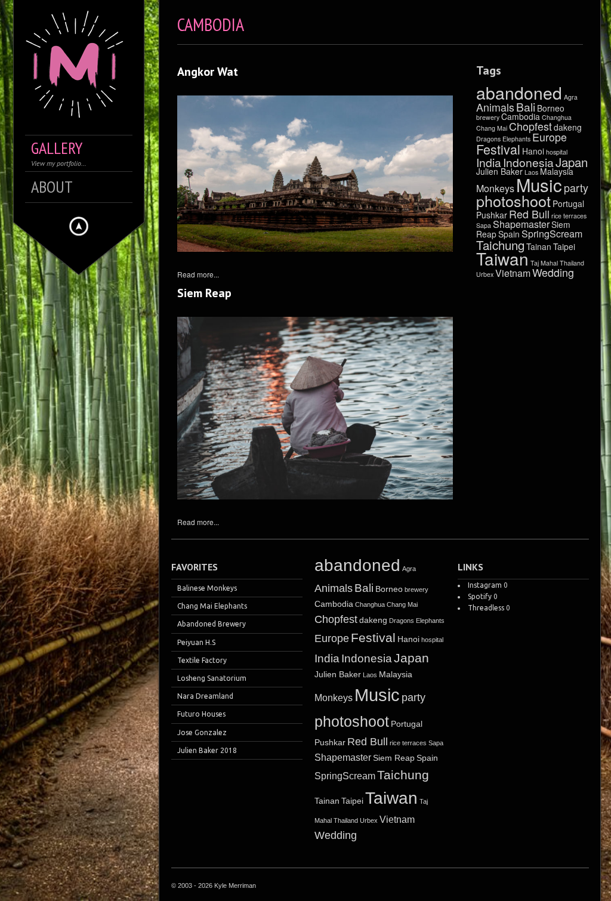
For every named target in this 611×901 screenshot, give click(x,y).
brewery (487, 117)
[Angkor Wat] (315, 173)
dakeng (568, 127)
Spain (509, 234)
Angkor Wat (207, 71)
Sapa (483, 225)
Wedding (553, 272)
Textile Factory (202, 660)
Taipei (564, 246)
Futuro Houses (201, 714)
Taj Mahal (544, 262)
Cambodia (520, 116)
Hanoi (533, 151)
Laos (370, 674)
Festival (498, 149)
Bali (525, 106)
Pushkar (491, 215)
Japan (572, 162)
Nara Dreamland (205, 696)
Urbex (484, 274)
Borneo (550, 108)
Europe (549, 136)
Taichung (500, 245)
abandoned (519, 92)
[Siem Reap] (315, 408)
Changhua (557, 117)
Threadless (486, 608)
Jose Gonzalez (202, 732)
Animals (495, 107)
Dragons (488, 138)
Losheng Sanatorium (211, 678)
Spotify (480, 596)
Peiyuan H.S (196, 642)
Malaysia (395, 674)
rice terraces (569, 215)
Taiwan (502, 258)
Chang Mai (491, 128)
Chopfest (530, 126)
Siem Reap (204, 293)
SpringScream (551, 233)
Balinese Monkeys (207, 588)
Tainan (538, 246)
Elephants (516, 138)
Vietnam (512, 273)
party (576, 187)
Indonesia (528, 162)
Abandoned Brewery (211, 624)
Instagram (485, 585)
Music (539, 184)
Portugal (568, 203)
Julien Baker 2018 (207, 750)
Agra (571, 96)
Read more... (198, 274)
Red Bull (529, 213)
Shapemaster (521, 224)
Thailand (572, 262)
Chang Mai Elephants (212, 606)
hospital (556, 151)
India (488, 162)
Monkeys (495, 188)
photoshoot (513, 200)
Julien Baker (499, 171)
